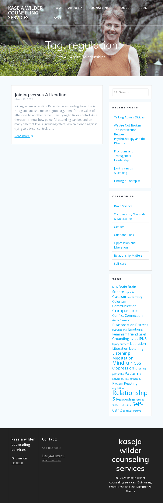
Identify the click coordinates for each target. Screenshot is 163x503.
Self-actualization (122, 405)
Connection (134, 315)
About (74, 8)
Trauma (137, 410)
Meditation (122, 358)
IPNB (143, 338)
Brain (123, 286)
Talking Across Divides (129, 117)
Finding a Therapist (127, 181)
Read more (22, 136)
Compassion (125, 310)
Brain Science (123, 206)
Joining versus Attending (40, 94)
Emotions (135, 329)
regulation (118, 388)
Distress (141, 325)
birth (115, 287)
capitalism (130, 292)
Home (58, 8)
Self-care (120, 263)
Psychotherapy (133, 378)
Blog (143, 8)
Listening (121, 353)
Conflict (118, 315)
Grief (142, 334)
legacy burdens (120, 343)
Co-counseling (134, 297)
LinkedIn (17, 463)
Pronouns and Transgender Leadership (123, 155)
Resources (124, 8)
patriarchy (118, 373)
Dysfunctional (119, 329)
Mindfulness (126, 362)
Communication (124, 306)
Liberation (138, 343)
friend (133, 334)
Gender (119, 227)
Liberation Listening (127, 348)
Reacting (130, 383)
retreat (140, 399)
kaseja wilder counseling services (25, 13)
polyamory (118, 378)
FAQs (57, 18)
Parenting (140, 368)
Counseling (99, 8)
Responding (125, 399)
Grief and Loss (124, 235)
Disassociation (123, 325)
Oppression (123, 368)
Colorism (119, 301)
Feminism (119, 334)
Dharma (124, 320)
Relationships (130, 395)
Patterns (133, 373)
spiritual (127, 410)
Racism (117, 383)
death (115, 320)
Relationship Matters (128, 255)
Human (134, 339)
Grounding (120, 338)
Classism (119, 296)
